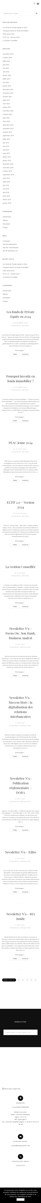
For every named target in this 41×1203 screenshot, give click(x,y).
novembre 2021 (8, 93)
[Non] (38, 1195)
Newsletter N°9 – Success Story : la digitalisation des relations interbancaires (21, 707)
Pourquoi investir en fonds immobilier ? (16, 31)
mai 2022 (6, 82)
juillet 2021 (6, 100)
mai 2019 (6, 146)
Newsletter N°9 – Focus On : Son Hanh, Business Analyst (20, 633)
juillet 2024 (6, 61)
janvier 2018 (7, 203)
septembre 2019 (8, 136)
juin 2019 (6, 143)
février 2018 (7, 199)
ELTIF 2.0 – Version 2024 (11, 37)
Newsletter (6, 224)
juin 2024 (6, 65)
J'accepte (20, 1199)
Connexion (6, 241)
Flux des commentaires (11, 247)
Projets (5, 227)
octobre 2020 (7, 114)
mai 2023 (6, 68)
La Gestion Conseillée (10, 40)
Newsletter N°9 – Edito (20, 852)
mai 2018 (6, 189)
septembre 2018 (8, 175)
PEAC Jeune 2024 (8, 34)
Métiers (5, 220)
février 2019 (7, 157)
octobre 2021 (7, 97)
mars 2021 (6, 104)
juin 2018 (6, 185)
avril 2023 (6, 72)
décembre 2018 (8, 164)
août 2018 (6, 178)
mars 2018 (6, 196)
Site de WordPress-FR (10, 251)
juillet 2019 (6, 139)
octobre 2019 (7, 132)
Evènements (7, 217)
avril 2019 (6, 150)
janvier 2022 (7, 86)
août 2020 (6, 118)
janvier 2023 (7, 75)
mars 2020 (6, 121)
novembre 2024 (8, 54)
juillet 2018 (6, 182)
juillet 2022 (6, 79)
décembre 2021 (8, 89)
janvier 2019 (7, 160)
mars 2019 (6, 153)
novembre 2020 (8, 111)
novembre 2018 (8, 168)
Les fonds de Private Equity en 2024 (15, 27)
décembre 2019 (8, 125)
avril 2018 (6, 192)
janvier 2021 (7, 107)
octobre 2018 (7, 171)
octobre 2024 (7, 58)
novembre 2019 (8, 129)
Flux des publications (10, 244)
